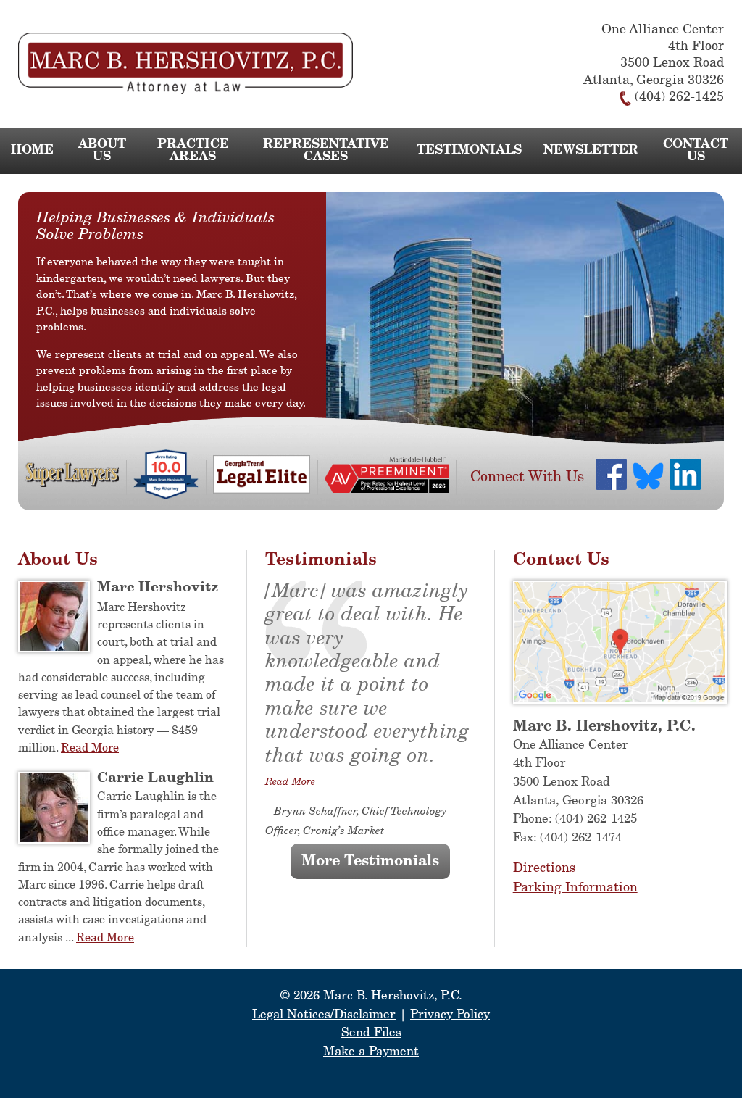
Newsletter (590, 150)
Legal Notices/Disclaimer (324, 1015)
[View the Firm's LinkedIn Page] (686, 477)
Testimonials (469, 150)
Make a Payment (371, 1052)
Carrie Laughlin (155, 778)
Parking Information (575, 887)
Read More (90, 748)
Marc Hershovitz (157, 587)
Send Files (371, 1033)
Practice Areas (193, 150)
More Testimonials (370, 861)
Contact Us (695, 150)
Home (32, 150)
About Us (102, 150)
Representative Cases (326, 150)
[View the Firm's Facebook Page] (612, 477)
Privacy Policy (450, 1015)
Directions (544, 868)
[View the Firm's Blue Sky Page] (649, 479)
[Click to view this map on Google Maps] (620, 700)
